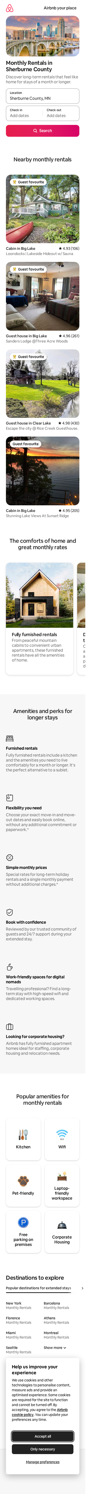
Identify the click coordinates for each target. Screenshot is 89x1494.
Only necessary (42, 1449)
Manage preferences (43, 1462)
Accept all (43, 1436)
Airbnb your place (60, 8)
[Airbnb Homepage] (9, 8)
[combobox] (42, 98)
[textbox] (24, 116)
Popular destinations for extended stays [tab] (38, 1288)
